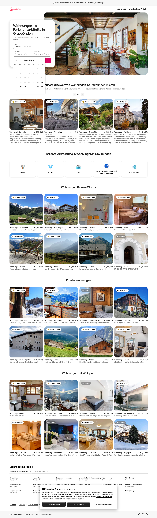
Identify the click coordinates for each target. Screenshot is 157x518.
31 (16, 91)
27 (29, 87)
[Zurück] (74, 94)
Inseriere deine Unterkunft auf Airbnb (131, 9)
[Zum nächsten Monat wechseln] (41, 60)
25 (21, 87)
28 (33, 87)
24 (16, 87)
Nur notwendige (78, 505)
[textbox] (22, 54)
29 (38, 87)
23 (42, 82)
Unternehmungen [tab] (41, 471)
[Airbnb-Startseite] (15, 9)
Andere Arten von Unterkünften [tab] (20, 471)
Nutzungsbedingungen (44, 514)
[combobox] (32, 46)
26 (25, 87)
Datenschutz (29, 514)
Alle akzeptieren (54, 505)
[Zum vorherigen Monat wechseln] (16, 60)
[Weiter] (82, 94)
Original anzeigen (98, 3)
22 (38, 82)
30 (42, 87)
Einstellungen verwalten (103, 505)
